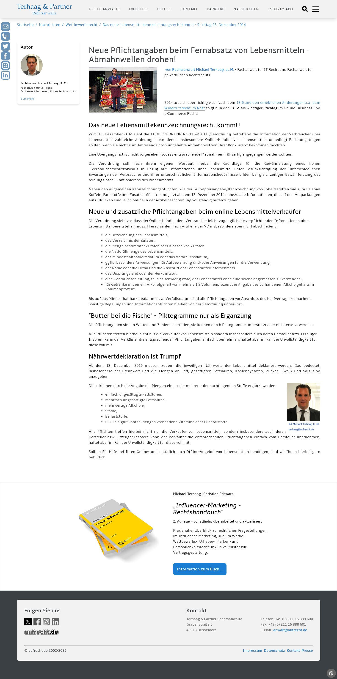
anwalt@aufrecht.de (290, 630)
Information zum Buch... (200, 569)
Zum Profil (27, 99)
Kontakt (189, 9)
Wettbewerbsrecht (81, 24)
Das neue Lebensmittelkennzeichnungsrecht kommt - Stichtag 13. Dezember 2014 (174, 24)
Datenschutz (274, 650)
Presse (307, 650)
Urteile (164, 9)
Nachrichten (246, 9)
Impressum (252, 650)
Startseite (25, 24)
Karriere (215, 9)
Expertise (138, 9)
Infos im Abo (280, 9)
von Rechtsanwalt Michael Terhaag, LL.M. (199, 69)
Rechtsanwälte (104, 9)
